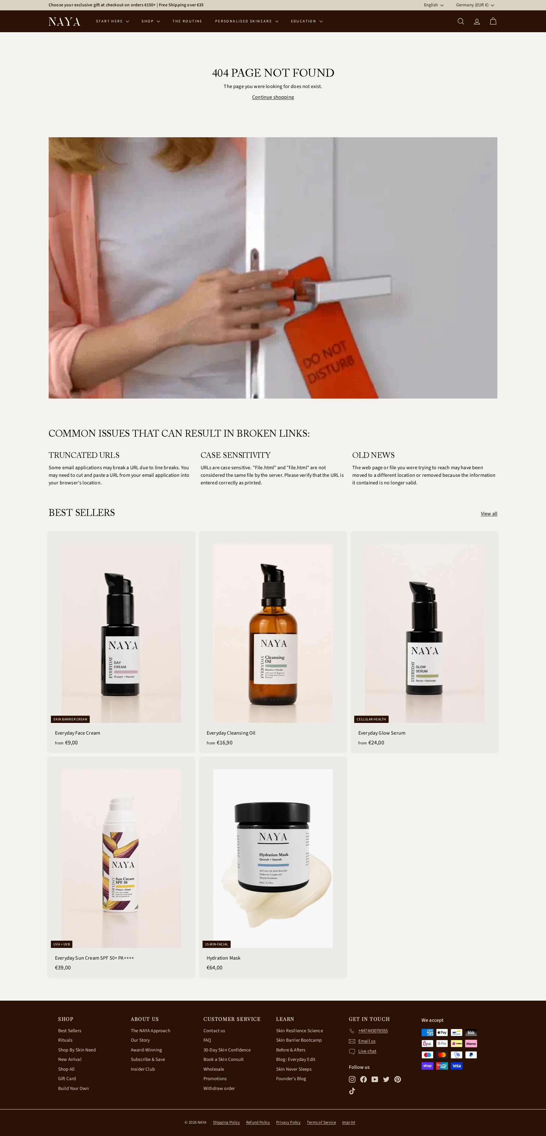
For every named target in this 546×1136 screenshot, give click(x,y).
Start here (110, 21)
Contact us (214, 1030)
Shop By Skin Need (77, 1050)
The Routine (187, 21)
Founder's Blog (291, 1078)
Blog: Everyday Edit (295, 1059)
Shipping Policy (226, 1122)
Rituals (65, 1040)
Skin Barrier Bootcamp (299, 1040)
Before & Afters (290, 1050)
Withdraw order (219, 1088)
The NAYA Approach (150, 1030)
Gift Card (67, 1078)
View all (489, 513)
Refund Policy (258, 1122)
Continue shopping (273, 97)
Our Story (140, 1040)
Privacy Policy (288, 1122)
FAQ (207, 1040)
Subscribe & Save (148, 1059)
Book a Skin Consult (223, 1059)
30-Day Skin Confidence (227, 1050)
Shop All (66, 1069)
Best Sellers (69, 1030)
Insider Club (143, 1069)
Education (304, 21)
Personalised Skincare (244, 21)
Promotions (215, 1078)
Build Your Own (73, 1088)
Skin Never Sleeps (294, 1069)
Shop (148, 21)
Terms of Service (321, 1122)
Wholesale (213, 1069)
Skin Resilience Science (299, 1030)
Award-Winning (146, 1050)
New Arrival (70, 1059)
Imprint (348, 1122)
